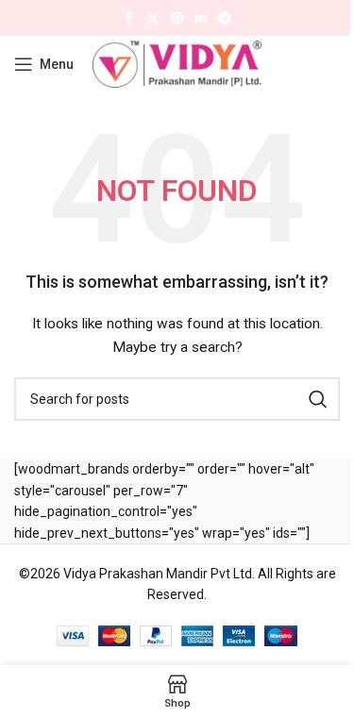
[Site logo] (177, 63)
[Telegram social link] (224, 18)
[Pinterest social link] (177, 18)
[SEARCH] (318, 399)
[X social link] (153, 18)
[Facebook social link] (129, 18)
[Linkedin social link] (201, 18)
